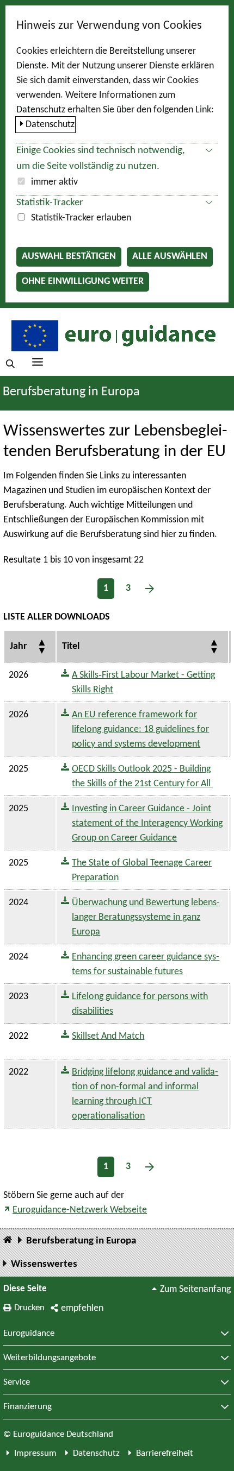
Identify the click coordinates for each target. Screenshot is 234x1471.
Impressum (35, 1453)
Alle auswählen (169, 256)
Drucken (29, 1307)
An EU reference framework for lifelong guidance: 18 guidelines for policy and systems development (140, 729)
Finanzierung (27, 1407)
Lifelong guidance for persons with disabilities (140, 1004)
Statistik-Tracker (49, 203)
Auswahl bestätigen (69, 256)
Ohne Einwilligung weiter (83, 281)
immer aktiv (54, 182)
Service (16, 1382)
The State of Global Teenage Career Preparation (142, 870)
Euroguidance (28, 1333)
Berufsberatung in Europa (71, 392)
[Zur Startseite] (112, 335)
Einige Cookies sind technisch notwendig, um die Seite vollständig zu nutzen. (100, 159)
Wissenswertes (44, 1264)
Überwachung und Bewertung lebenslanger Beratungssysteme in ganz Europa (146, 917)
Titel (70, 646)
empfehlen (82, 1308)
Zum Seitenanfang (195, 1289)
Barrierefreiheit (164, 1453)
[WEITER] (149, 589)
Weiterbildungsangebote (49, 1358)
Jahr (18, 646)
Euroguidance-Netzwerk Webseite (80, 1210)
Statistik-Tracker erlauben (81, 218)
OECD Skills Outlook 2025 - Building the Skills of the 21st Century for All (142, 776)
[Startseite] (7, 1240)
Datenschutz (50, 124)
